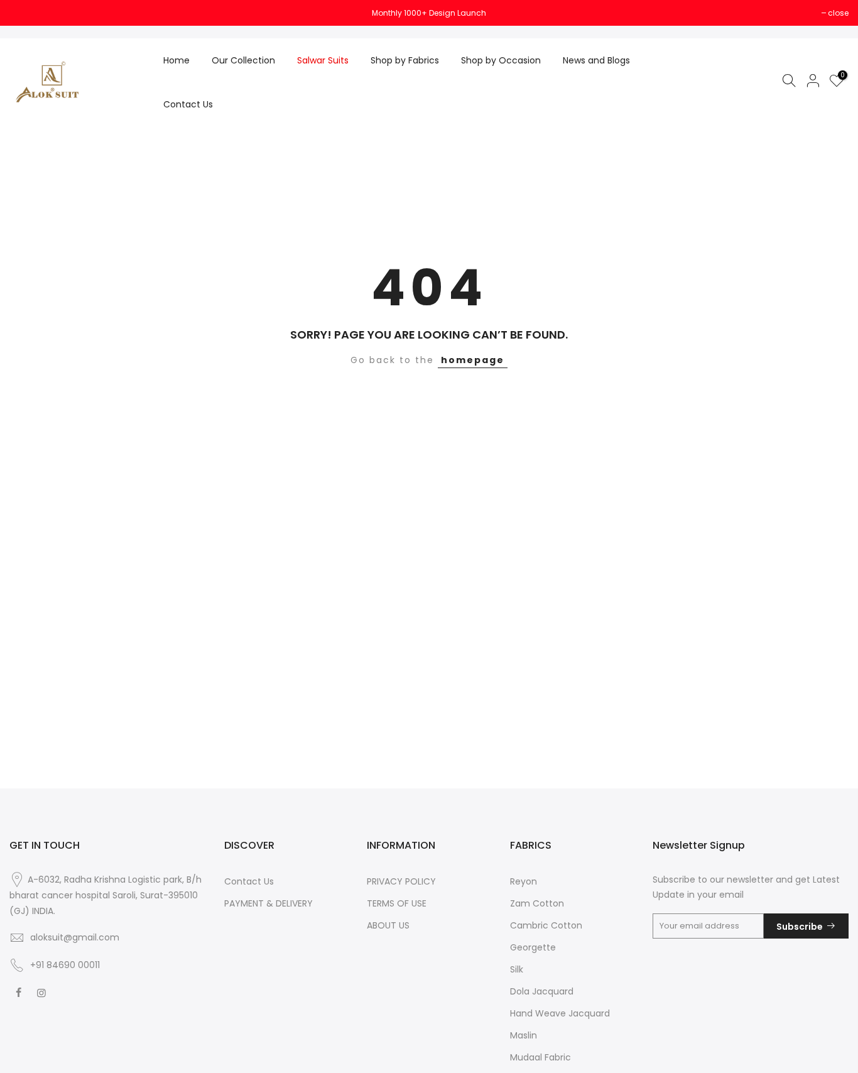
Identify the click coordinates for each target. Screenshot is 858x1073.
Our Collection (243, 60)
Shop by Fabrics (405, 60)
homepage (472, 360)
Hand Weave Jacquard (560, 1013)
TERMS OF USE (396, 903)
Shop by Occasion (501, 60)
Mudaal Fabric (540, 1057)
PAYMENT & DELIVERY (268, 903)
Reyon (523, 881)
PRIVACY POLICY (401, 881)
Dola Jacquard (541, 991)
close (26, 13)
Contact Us (188, 104)
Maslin (523, 1035)
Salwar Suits (323, 60)
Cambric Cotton (546, 925)
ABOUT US (388, 925)
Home (176, 60)
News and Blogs (596, 60)
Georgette (533, 947)
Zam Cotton (537, 903)
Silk (516, 969)
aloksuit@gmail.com (74, 937)
